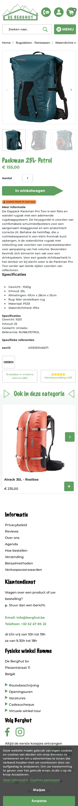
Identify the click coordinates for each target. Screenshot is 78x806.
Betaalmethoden (19, 563)
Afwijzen (39, 790)
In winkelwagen (30, 191)
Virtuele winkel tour (25, 711)
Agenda (11, 544)
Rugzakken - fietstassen (33, 42)
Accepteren (39, 801)
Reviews (11, 531)
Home (6, 42)
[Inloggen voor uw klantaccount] (59, 12)
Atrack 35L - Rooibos (21, 479)
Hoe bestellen (16, 550)
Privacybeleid (16, 525)
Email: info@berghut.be (25, 617)
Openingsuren (21, 692)
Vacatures (17, 698)
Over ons (12, 538)
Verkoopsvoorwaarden (23, 570)
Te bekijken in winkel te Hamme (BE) (19, 376)
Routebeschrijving (24, 685)
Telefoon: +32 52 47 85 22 (25, 624)
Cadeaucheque (21, 704)
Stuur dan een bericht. (27, 605)
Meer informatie (15, 780)
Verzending (14, 557)
